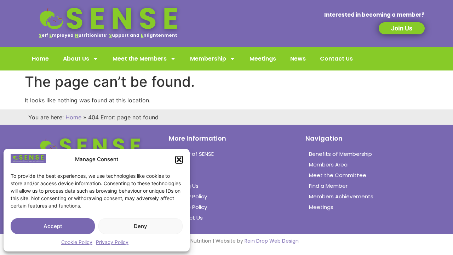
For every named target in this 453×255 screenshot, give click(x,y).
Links (178, 175)
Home (40, 59)
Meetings (263, 59)
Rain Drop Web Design (272, 240)
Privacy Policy (112, 242)
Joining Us (185, 185)
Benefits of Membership (340, 154)
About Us (76, 59)
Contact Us (336, 59)
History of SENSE (193, 154)
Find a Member (328, 185)
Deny (140, 226)
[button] (179, 159)
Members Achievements (341, 196)
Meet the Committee (337, 175)
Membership (208, 59)
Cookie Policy (76, 242)
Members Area (328, 164)
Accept (53, 226)
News (298, 59)
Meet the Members (140, 59)
